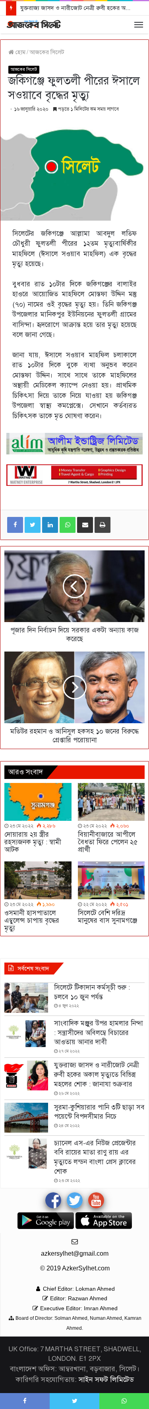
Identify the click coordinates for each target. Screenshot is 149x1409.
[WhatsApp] (67, 525)
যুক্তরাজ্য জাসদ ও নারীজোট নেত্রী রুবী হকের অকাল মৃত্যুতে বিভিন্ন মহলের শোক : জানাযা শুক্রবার (96, 1074)
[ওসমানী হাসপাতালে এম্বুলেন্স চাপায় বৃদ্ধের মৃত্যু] (38, 880)
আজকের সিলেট (46, 52)
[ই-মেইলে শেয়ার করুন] (85, 525)
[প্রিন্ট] (102, 525)
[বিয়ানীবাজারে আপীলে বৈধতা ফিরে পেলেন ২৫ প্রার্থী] (111, 802)
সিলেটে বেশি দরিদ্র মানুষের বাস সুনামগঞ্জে (107, 917)
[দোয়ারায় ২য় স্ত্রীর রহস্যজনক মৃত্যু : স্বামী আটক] (38, 802)
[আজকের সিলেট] (34, 24)
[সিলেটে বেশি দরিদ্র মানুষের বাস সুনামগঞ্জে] (111, 880)
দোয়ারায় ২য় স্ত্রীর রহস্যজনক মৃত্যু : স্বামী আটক (32, 842)
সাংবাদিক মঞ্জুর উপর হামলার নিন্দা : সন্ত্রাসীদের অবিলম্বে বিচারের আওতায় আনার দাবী (98, 1033)
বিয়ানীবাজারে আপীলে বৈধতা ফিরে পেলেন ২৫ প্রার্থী (107, 842)
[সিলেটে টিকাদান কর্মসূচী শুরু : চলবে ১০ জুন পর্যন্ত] (26, 998)
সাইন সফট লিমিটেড (106, 1379)
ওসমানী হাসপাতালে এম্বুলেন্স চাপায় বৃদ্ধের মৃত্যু (31, 920)
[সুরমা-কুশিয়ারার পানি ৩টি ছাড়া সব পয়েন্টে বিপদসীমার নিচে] (26, 1118)
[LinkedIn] (50, 525)
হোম (19, 52)
